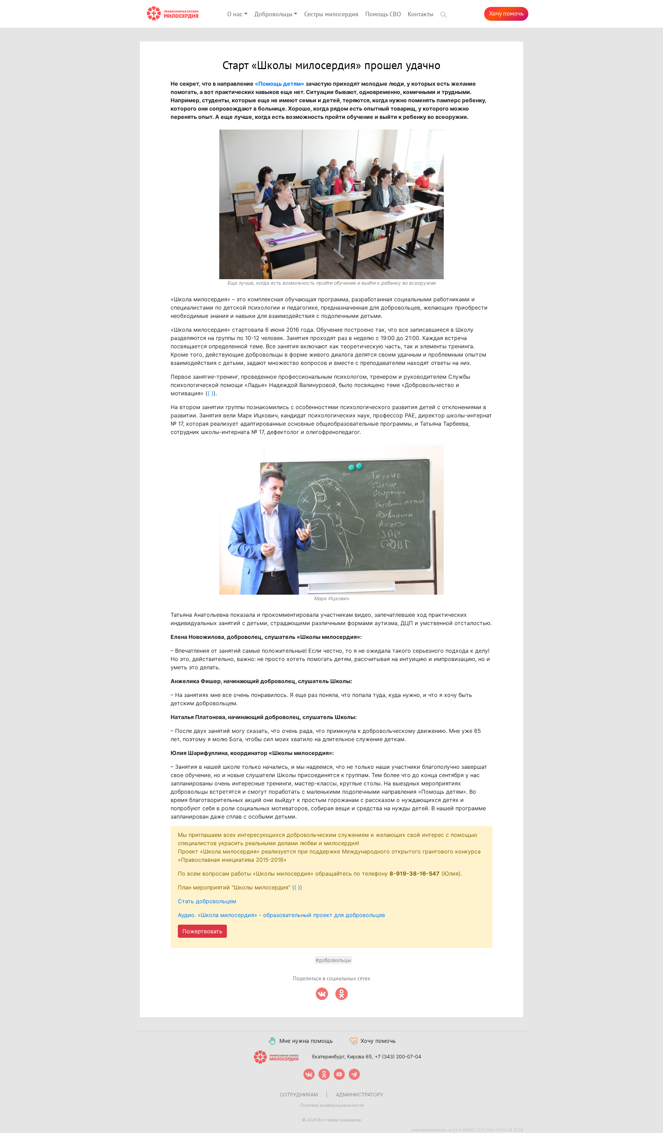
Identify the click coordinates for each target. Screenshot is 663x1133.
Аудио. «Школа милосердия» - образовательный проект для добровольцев (281, 915)
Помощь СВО (383, 14)
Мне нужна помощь (306, 1040)
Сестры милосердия (331, 14)
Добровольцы (273, 14)
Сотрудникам (299, 1094)
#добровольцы (333, 960)
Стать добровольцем (207, 901)
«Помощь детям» (279, 83)
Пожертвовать (202, 931)
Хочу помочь (506, 13)
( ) (210, 393)
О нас (234, 14)
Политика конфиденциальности (332, 1105)
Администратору (359, 1094)
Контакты (420, 14)
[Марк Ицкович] (331, 520)
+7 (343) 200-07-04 (398, 1056)
